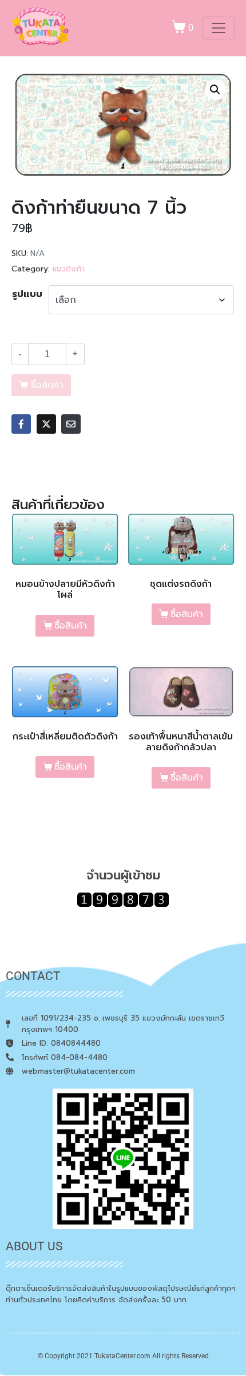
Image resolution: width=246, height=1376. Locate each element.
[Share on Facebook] (21, 424)
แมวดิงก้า (69, 269)
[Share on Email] (71, 424)
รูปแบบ (27, 294)
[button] (215, 89)
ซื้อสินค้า (70, 626)
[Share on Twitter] (46, 424)
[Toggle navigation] (219, 28)
